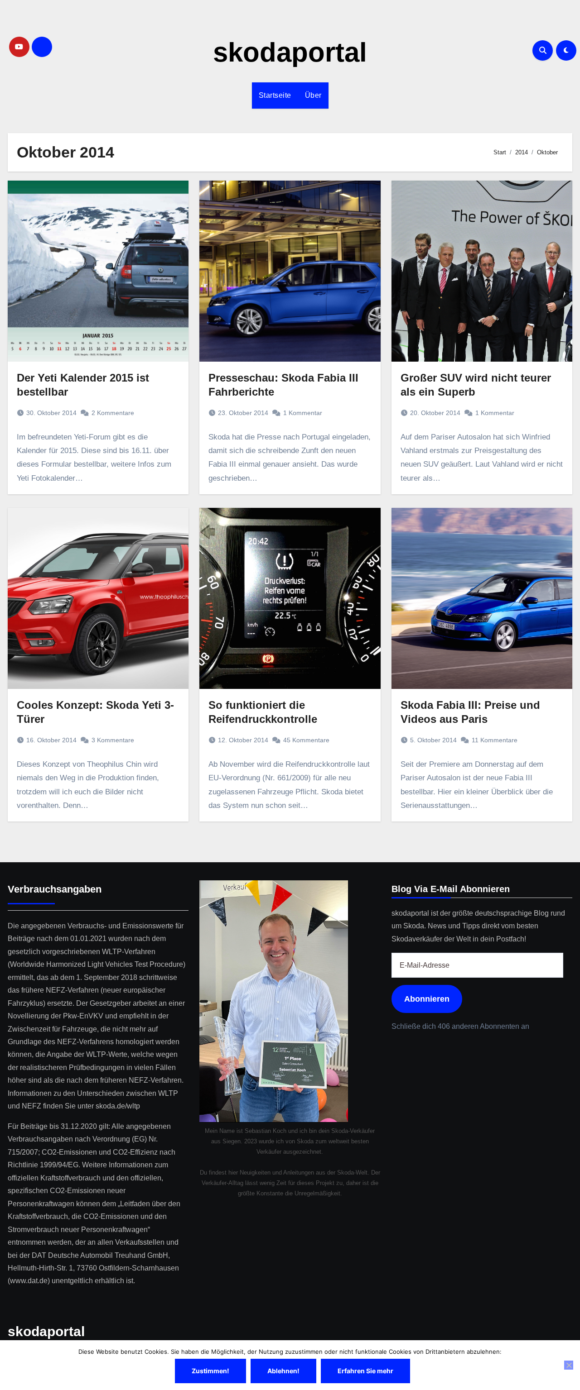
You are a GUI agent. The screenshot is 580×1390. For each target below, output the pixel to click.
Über (313, 95)
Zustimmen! (210, 1371)
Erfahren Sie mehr (365, 1371)
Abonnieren (427, 999)
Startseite (275, 95)
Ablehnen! (283, 1371)
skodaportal (290, 52)
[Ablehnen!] (568, 1365)
